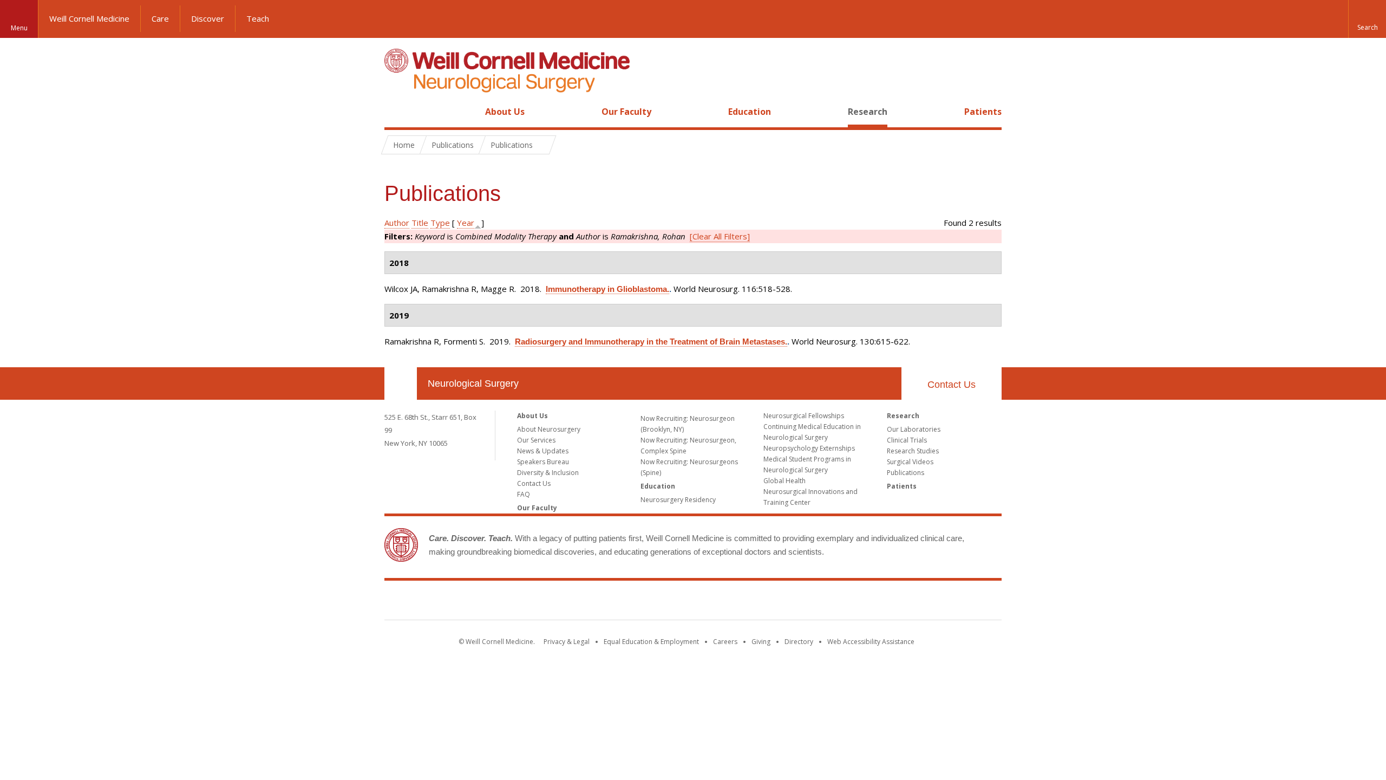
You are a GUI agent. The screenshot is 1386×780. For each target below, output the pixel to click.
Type (440, 222)
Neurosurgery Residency (678, 499)
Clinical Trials (907, 440)
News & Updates (542, 451)
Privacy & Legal (567, 641)
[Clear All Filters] (720, 236)
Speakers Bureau (543, 461)
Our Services (536, 440)
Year (465, 222)
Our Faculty (626, 112)
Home (396, 111)
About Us (505, 112)
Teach (257, 18)
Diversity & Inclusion (548, 472)
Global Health (784, 480)
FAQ (523, 494)
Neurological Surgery (473, 383)
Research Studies (913, 451)
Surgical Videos (910, 461)
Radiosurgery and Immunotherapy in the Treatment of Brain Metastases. (651, 341)
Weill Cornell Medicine (89, 18)
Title (419, 222)
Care (160, 18)
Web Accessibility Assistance (870, 641)
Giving (760, 641)
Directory (798, 641)
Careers (725, 641)
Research (867, 112)
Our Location (400, 383)
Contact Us (951, 384)
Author (396, 222)
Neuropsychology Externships (809, 448)
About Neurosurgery (548, 429)
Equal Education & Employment (651, 641)
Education (749, 112)
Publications (905, 472)
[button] (1367, 19)
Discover (207, 18)
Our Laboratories (913, 429)
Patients (983, 112)
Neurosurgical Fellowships (803, 415)
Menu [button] (19, 27)
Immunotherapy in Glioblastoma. (607, 289)
